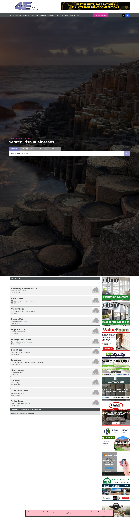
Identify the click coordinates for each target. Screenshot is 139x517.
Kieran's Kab (17, 319)
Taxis (28, 282)
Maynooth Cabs (18, 329)
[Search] (127, 153)
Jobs (36, 15)
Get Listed (50, 15)
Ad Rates (43, 15)
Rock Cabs (16, 360)
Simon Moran (17, 370)
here (102, 512)
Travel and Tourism (21, 282)
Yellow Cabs (17, 401)
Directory (19, 15)
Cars (32, 15)
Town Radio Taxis (19, 390)
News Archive (74, 15)
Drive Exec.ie (17, 298)
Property (26, 15)
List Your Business (101, 15)
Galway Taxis (17, 309)
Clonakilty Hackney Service (24, 288)
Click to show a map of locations (22, 413)
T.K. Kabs (15, 380)
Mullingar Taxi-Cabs (21, 339)
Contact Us (59, 15)
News (66, 15)
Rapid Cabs (16, 350)
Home (12, 15)
